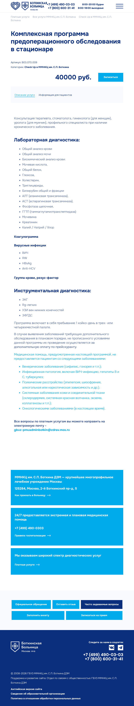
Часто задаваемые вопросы (102, 604)
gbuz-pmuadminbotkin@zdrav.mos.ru (42, 430)
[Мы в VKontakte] (111, 647)
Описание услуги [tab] (25, 95)
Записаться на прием (94, 615)
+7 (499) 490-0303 (29, 528)
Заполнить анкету (38, 615)
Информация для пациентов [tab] (55, 95)
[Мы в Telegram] (120, 647)
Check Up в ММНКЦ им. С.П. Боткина (47, 67)
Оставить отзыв (65, 604)
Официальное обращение (31, 604)
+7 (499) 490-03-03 (61, 4)
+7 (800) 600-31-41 (61, 8)
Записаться (111, 77)
